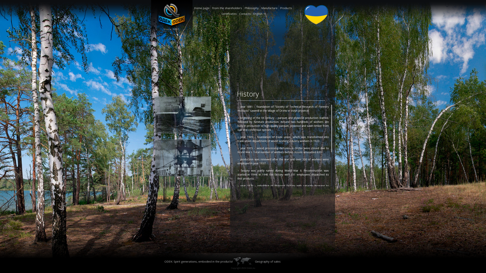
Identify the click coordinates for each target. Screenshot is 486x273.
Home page (202, 8)
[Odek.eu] (172, 18)
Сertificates (229, 14)
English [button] (257, 14)
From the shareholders (227, 8)
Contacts (245, 14)
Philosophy (252, 8)
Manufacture (269, 8)
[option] (195, 136)
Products (286, 8)
